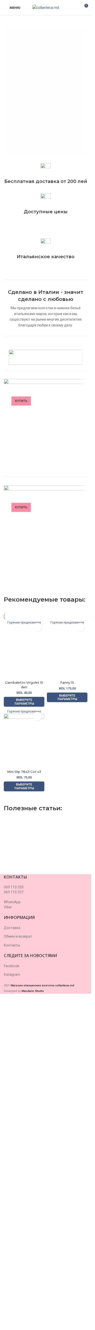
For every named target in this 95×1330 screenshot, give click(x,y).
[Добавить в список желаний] (37, 627)
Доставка (12, 928)
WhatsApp (12, 902)
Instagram (12, 974)
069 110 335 (14, 887)
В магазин (32, 131)
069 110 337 (14, 892)
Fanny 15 (67, 682)
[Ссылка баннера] (45, 427)
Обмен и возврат (18, 936)
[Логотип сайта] (45, 7)
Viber (8, 907)
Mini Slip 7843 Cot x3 (24, 772)
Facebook (11, 966)
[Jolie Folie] (45, 357)
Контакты (12, 945)
